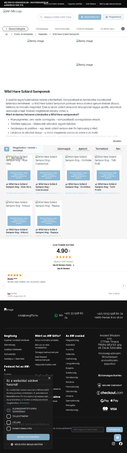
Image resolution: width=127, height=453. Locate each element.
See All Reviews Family (62, 265)
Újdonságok (63, 149)
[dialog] (28, 412)
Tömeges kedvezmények (47, 352)
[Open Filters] (6, 149)
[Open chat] (117, 437)
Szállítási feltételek (13, 349)
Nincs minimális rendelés (54, 4)
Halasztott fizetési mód (45, 364)
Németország (72, 410)
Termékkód (101, 149)
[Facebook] (121, 444)
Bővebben (117, 141)
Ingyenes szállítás (75, 4)
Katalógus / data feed (14, 359)
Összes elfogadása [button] (28, 437)
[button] (28, 444)
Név (118, 149)
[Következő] (123, 285)
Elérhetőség (9, 345)
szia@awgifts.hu (28, 315)
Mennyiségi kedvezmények (110, 4)
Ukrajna (69, 396)
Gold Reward (91, 4)
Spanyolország (72, 400)
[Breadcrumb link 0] (6, 34)
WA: (71, 315)
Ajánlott (83, 149)
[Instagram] (113, 444)
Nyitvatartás (10, 354)
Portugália (70, 405)
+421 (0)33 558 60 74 (110, 313)
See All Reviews (63, 269)
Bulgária (70, 368)
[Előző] (3, 285)
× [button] (49, 378)
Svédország (71, 372)
